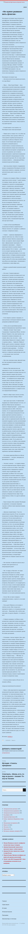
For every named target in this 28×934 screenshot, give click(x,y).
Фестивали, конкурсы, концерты (12, 831)
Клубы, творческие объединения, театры (14, 819)
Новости (13, 740)
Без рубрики (7, 815)
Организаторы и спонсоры (9, 919)
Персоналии (7, 829)
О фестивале (5, 904)
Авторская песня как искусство (11, 813)
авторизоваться (6, 753)
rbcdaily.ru (10, 736)
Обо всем (6, 827)
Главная (4, 901)
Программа (5, 915)
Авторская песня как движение (11, 811)
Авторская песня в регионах (11, 809)
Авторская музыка (7, 911)
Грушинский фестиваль (9, 817)
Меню (25, 7)
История (4, 908)
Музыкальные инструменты (10, 823)
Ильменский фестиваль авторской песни (10, 923)
